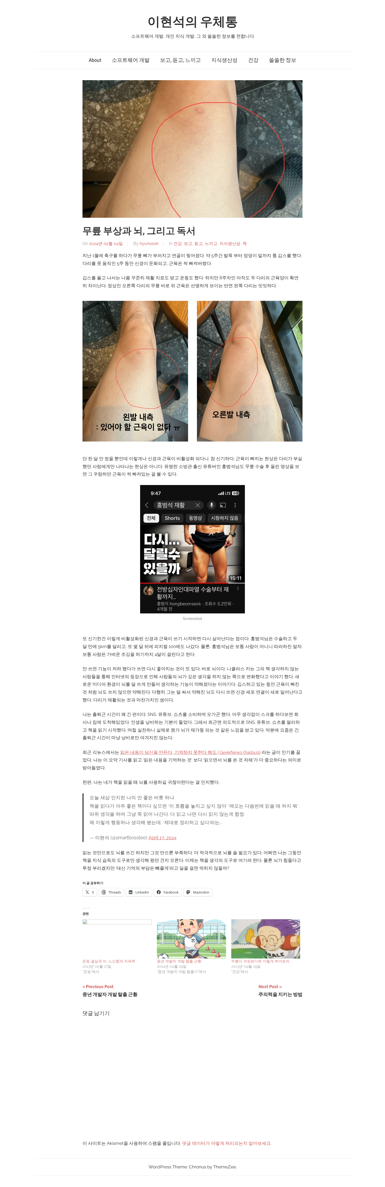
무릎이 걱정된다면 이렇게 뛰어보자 (260, 961)
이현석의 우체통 (192, 22)
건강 (253, 60)
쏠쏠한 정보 (282, 60)
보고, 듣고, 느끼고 (180, 60)
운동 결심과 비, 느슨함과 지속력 (108, 961)
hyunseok (149, 243)
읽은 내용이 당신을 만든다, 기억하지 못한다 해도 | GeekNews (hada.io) (190, 752)
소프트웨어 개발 (131, 60)
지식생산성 (224, 60)
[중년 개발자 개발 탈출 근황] (191, 939)
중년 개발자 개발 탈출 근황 (179, 961)
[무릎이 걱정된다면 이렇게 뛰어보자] (265, 939)
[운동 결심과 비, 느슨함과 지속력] (117, 939)
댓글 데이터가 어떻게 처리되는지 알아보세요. (227, 1143)
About (95, 60)
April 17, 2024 (162, 837)
